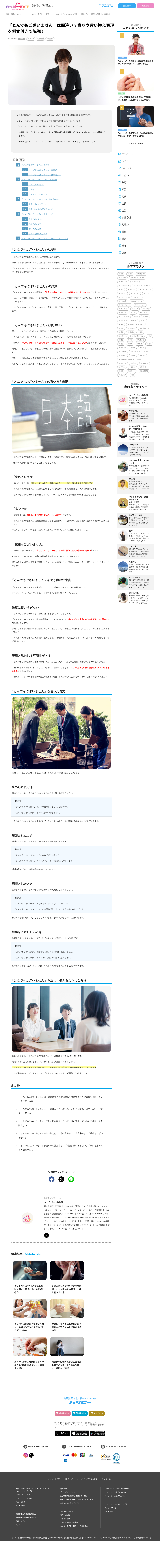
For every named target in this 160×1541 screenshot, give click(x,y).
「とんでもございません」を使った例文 (36, 213)
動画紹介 (133, 320)
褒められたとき (32, 218)
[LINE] (71, 1179)
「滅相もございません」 (36, 194)
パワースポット (125, 305)
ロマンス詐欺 (125, 316)
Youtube (123, 278)
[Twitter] (61, 1179)
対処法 (131, 332)
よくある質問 (20, 1506)
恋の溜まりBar (138, 336)
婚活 (124, 189)
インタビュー (125, 285)
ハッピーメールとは (23, 1495)
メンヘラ (123, 312)
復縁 (141, 332)
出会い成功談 (65, 1515)
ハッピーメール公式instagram (115, 1492)
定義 (47, 14)
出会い (122, 57)
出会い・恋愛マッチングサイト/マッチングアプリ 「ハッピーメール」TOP (34, 1490)
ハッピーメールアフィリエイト (116, 1504)
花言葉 (123, 367)
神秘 (124, 245)
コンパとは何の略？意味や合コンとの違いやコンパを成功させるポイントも (29, 1327)
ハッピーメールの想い (24, 1498)
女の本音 (132, 328)
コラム (125, 161)
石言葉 (143, 355)
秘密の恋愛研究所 (126, 359)
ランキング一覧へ (135, 143)
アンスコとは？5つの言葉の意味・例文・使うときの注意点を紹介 (29, 1289)
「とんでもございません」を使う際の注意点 (38, 199)
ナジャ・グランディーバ (128, 297)
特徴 (124, 231)
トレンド (126, 168)
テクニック (135, 293)
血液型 (133, 367)
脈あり (134, 363)
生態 (142, 347)
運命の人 (132, 371)
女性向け (144, 328)
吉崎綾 (131, 324)
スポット (123, 293)
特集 (124, 238)
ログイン (97, 1413)
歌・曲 (140, 344)
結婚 (139, 359)
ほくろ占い (124, 281)
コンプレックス (146, 289)
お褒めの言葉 (65, 1519)
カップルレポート (66, 1511)
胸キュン (123, 363)
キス (122, 289)
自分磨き (145, 363)
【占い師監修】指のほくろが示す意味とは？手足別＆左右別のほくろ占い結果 (135, 98)
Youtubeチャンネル (138, 278)
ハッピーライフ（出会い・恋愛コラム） (75, 1526)
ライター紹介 (107, 1479)
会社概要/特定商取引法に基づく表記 (73, 1496)
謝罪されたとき (32, 228)
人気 (136, 316)
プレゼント (124, 309)
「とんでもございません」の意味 (33, 164)
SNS (131, 274)
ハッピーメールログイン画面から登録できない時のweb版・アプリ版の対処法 (135, 62)
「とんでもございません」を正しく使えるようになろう (43, 238)
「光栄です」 (31, 189)
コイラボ (132, 289)
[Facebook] (51, 1179)
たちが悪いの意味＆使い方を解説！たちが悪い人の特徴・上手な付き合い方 (66, 1289)
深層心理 (126, 217)
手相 (130, 340)
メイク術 (147, 309)
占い (144, 320)
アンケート (128, 154)
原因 (122, 324)
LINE (122, 274)
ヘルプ (18, 1525)
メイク (136, 309)
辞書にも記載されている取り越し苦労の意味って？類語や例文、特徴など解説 (66, 1365)
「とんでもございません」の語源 (40, 169)
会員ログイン (20, 1521)
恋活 (124, 210)
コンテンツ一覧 (110, 1508)
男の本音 (135, 351)
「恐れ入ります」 (33, 184)
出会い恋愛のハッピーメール (17, 14)
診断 (121, 93)
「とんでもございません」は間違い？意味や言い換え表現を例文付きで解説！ (81, 14)
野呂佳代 (123, 375)
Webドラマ (141, 274)
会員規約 (63, 1489)
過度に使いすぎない (34, 204)
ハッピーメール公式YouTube (115, 1496)
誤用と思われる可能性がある (38, 209)
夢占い (142, 324)
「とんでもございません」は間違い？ (42, 174)
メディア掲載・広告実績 (69, 1522)
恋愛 (124, 203)
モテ (133, 312)
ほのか (136, 281)
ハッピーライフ (37, 14)
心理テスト (124, 336)
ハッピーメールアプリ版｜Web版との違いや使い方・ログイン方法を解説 (136, 134)
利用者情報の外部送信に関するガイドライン (76, 1499)
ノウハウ (31, 39)
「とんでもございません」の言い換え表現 (37, 179)
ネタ (143, 297)
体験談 (146, 316)
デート (147, 293)
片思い (125, 224)
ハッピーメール (137, 301)
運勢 (122, 371)
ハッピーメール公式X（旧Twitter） (117, 1489)
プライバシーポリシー (68, 1492)
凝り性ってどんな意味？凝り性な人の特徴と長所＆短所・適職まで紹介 (29, 1365)
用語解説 (40, 39)
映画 (130, 344)
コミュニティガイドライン (70, 1503)
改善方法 (141, 340)
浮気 (150, 344)
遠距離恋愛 (144, 371)
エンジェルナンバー (141, 285)
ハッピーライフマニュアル (87, 1479)
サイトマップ (109, 1511)
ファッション (140, 305)
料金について (20, 1502)
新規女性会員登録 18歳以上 (26, 1514)
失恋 (124, 182)
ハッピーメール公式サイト (72, 1229)
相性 (133, 355)
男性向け (123, 355)
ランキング (144, 312)
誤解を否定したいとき (35, 233)
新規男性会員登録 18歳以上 (26, 1518)
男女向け (50, 39)
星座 (122, 344)
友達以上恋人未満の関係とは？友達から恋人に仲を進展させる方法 (66, 1327)
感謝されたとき (32, 223)
